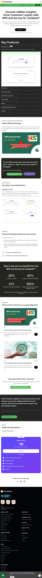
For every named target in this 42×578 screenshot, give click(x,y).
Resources (23, 5)
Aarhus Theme (3, 541)
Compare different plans (8, 437)
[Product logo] (2, 5)
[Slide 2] (21, 229)
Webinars (23, 546)
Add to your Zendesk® (13, 174)
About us (2, 568)
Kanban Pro (3, 528)
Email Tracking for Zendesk (6, 523)
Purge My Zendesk (4, 530)
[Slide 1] (8, 229)
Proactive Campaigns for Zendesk (7, 521)
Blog (22, 542)
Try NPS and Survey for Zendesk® (19, 394)
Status (23, 548)
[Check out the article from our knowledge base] (36, 341)
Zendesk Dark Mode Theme (6, 547)
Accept (12, 577)
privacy (29, 573)
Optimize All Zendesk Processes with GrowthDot (10, 557)
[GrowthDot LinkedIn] (24, 488)
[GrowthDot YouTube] (21, 488)
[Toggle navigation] (40, 2)
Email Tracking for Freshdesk (27, 526)
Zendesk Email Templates (26, 521)
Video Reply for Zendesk (5, 527)
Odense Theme (3, 543)
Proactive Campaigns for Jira (27, 531)
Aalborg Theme (3, 545)
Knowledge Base (25, 544)
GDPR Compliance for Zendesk (6, 525)
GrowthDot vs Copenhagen (6, 555)
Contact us (3, 566)
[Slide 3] (34, 229)
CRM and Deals (3, 536)
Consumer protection (4, 553)
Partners (23, 537)
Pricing (30, 5)
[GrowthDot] (6, 1)
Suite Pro (2, 534)
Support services (4, 561)
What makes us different (5, 559)
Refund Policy (3, 563)
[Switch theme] (39, 575)
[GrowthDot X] (18, 488)
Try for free (19, 29)
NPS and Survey (4, 532)
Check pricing (28, 173)
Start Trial (21, 458)
